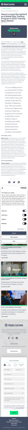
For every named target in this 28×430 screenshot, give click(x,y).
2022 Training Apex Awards (13, 46)
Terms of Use (14, 425)
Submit (14, 412)
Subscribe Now (14, 351)
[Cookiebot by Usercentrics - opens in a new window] (20, 188)
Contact (15, 1)
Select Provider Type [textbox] (9, 388)
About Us (14, 418)
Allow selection (14, 237)
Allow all (14, 233)
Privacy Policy (14, 423)
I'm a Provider (9, 365)
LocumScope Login (22, 1)
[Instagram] (13, 338)
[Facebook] (9, 338)
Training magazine (5, 163)
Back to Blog (6, 8)
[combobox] (14, 388)
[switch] (24, 215)
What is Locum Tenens (14, 420)
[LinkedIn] (17, 338)
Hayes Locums (4, 138)
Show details (20, 229)
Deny (14, 241)
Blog (12, 1)
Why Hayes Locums (6, 1)
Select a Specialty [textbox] (8, 393)
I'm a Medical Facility (21, 365)
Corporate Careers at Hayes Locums (14, 421)
